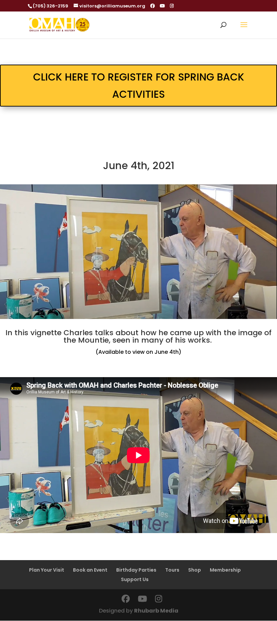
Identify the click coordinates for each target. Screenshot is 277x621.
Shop (194, 570)
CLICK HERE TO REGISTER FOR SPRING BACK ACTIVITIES (138, 85)
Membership (225, 570)
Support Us (135, 579)
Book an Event (90, 570)
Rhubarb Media (156, 611)
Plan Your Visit (46, 570)
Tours (172, 570)
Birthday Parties (136, 570)
